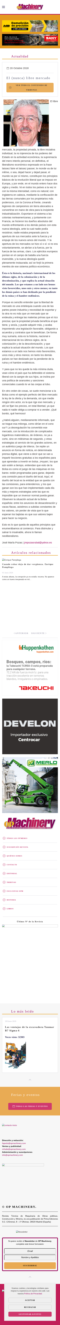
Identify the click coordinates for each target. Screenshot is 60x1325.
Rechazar (30, 1307)
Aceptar (30, 1300)
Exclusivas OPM (15, 891)
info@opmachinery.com (12, 1155)
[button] (3, 7)
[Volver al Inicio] (30, 7)
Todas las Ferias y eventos (32, 1106)
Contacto (12, 865)
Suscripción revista (17, 847)
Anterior (21, 633)
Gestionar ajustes (30, 1314)
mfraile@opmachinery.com (14, 1149)
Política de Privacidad (33, 1294)
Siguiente (38, 633)
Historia (11, 900)
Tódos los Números (17, 838)
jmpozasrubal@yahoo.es (38, 542)
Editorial (12, 873)
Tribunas (11, 882)
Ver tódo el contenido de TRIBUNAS (31, 87)
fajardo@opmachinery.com (14, 1143)
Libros (10, 909)
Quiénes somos (14, 856)
